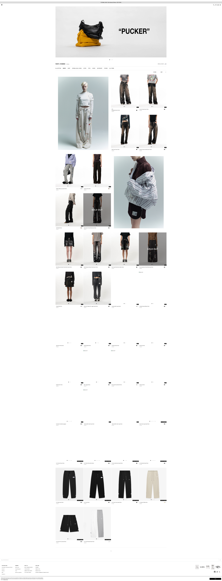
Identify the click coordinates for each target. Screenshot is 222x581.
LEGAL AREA (37, 565)
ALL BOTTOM (58, 68)
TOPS (89, 68)
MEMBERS (16, 565)
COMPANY (37, 567)
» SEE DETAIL (118, 2)
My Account (17, 567)
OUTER (84, 68)
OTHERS (106, 68)
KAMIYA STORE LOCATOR (28, 570)
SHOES (93, 68)
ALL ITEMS (111, 68)
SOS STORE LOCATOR (28, 572)
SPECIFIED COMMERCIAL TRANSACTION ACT (42, 572)
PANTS (64, 68)
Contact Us (3, 574)
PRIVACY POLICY (5, 579)
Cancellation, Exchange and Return (7, 567)
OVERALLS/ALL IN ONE (77, 68)
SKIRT (69, 68)
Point (16, 570)
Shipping (3, 570)
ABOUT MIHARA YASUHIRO (29, 567)
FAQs (2, 572)
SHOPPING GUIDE (4, 565)
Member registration (18, 572)
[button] (109, 59)
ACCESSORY (99, 68)
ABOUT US (26, 565)
